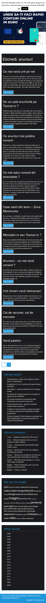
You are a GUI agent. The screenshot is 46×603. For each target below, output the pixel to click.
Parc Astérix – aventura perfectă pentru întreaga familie (23, 390)
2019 (9, 553)
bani (14, 487)
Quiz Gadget (33, 506)
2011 (9, 576)
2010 (9, 579)
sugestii (24, 514)
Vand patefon (12, 340)
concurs (28, 490)
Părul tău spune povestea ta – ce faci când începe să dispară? (23, 461)
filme (30, 494)
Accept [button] (25, 9)
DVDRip (6, 494)
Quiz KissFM (18, 511)
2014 (9, 568)
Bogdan (9, 465)
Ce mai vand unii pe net (19, 71)
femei (25, 494)
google (6, 498)
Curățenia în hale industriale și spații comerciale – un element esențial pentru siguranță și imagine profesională (24, 411)
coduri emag (17, 490)
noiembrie (12, 503)
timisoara (32, 514)
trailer (6, 518)
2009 (9, 582)
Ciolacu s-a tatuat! (20, 470)
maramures (34, 499)
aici (19, 8)
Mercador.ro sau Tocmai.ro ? (22, 235)
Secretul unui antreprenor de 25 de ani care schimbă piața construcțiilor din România (24, 456)
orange (27, 503)
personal (36, 502)
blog (29, 487)
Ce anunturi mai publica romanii (19, 138)
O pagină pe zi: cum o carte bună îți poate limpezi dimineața (24, 385)
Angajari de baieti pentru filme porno (25, 437)
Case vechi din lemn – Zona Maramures (22, 209)
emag (11, 494)
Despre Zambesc (21, 596)
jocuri (21, 498)
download (37, 491)
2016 (9, 562)
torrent (40, 514)
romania (18, 514)
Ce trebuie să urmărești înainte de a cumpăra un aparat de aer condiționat (23, 395)
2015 (9, 565)
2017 (9, 559)
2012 (9, 574)
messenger (7, 503)
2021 (9, 548)
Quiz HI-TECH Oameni (25, 509)
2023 (9, 542)
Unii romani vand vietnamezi (22, 291)
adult (6, 486)
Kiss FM (27, 498)
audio (11, 487)
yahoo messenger (27, 518)
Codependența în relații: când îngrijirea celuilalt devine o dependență (23, 380)
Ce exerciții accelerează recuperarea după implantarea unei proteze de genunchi (21, 400)
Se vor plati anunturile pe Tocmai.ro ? (20, 103)
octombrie (22, 503)
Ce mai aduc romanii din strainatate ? (19, 174)
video (12, 518)
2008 (9, 585)
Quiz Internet (8, 511)
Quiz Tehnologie (29, 511)
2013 (9, 571)
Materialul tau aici (34, 596)
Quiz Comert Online (21, 506)
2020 (9, 551)
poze (6, 506)
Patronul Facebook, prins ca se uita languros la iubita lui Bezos (22, 441)
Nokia (17, 503)
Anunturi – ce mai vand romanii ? (18, 262)
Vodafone (18, 518)
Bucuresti (34, 487)
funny (35, 494)
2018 (9, 556)
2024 (9, 539)
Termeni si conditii (8, 596)
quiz (11, 506)
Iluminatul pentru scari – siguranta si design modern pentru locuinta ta (22, 405)
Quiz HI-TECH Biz (10, 509)
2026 (9, 533)
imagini (14, 498)
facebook (19, 494)
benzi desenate (22, 487)
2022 (9, 545)
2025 (9, 536)
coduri (7, 490)
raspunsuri (9, 514)
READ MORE (8, 92)
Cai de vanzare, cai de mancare (18, 314)
